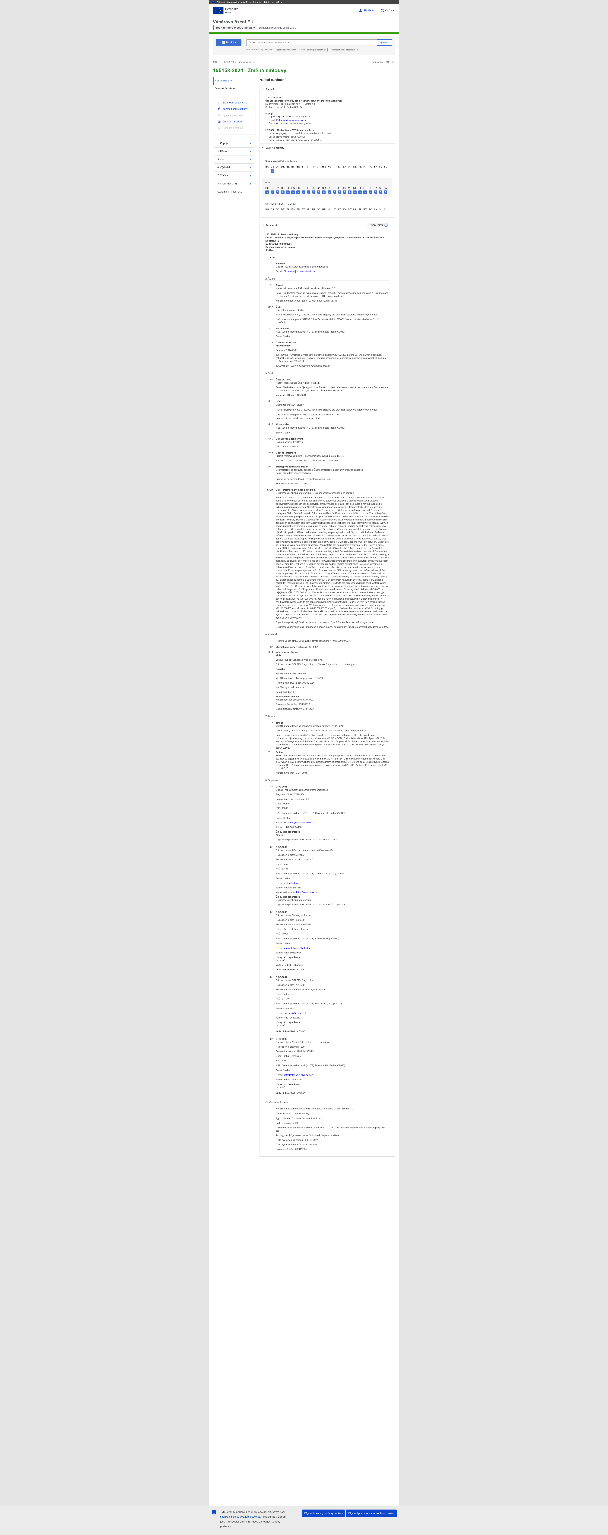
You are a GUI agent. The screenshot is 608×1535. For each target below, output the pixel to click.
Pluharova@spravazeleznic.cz (291, 120)
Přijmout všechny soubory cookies (323, 1513)
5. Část (221, 159)
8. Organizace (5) (227, 183)
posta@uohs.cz (292, 883)
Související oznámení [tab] (225, 88)
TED (215, 62)
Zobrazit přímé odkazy (235, 109)
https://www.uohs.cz (306, 892)
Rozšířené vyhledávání (286, 50)
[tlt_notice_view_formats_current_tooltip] (386, 225)
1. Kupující (223, 143)
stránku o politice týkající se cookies (240, 1516)
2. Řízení (222, 151)
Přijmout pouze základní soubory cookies (371, 1513)
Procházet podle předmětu (343, 50)
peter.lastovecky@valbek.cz (298, 1075)
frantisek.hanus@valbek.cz (298, 948)
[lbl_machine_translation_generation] (294, 204)
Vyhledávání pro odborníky (313, 50)
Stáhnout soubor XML (235, 102)
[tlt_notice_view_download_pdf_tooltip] (267, 192)
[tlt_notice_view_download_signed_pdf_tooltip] (272, 171)
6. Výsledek (224, 167)
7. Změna (222, 175)
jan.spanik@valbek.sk (295, 1013)
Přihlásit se (370, 10)
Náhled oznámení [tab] (224, 80)
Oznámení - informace (229, 191)
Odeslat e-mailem (232, 121)
